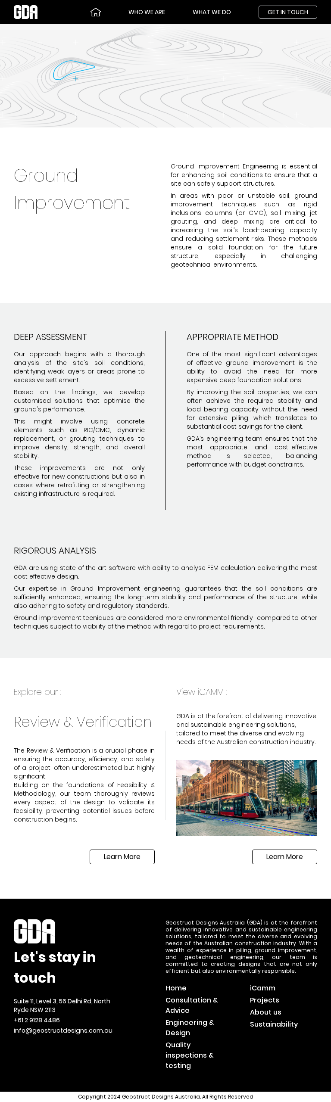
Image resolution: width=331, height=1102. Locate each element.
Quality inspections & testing (189, 1055)
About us (265, 1012)
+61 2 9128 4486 (37, 1020)
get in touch (288, 12)
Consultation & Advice (192, 1005)
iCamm (262, 988)
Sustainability (274, 1024)
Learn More (122, 857)
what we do (212, 12)
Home (176, 988)
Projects (264, 1000)
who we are (146, 12)
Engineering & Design (190, 1028)
